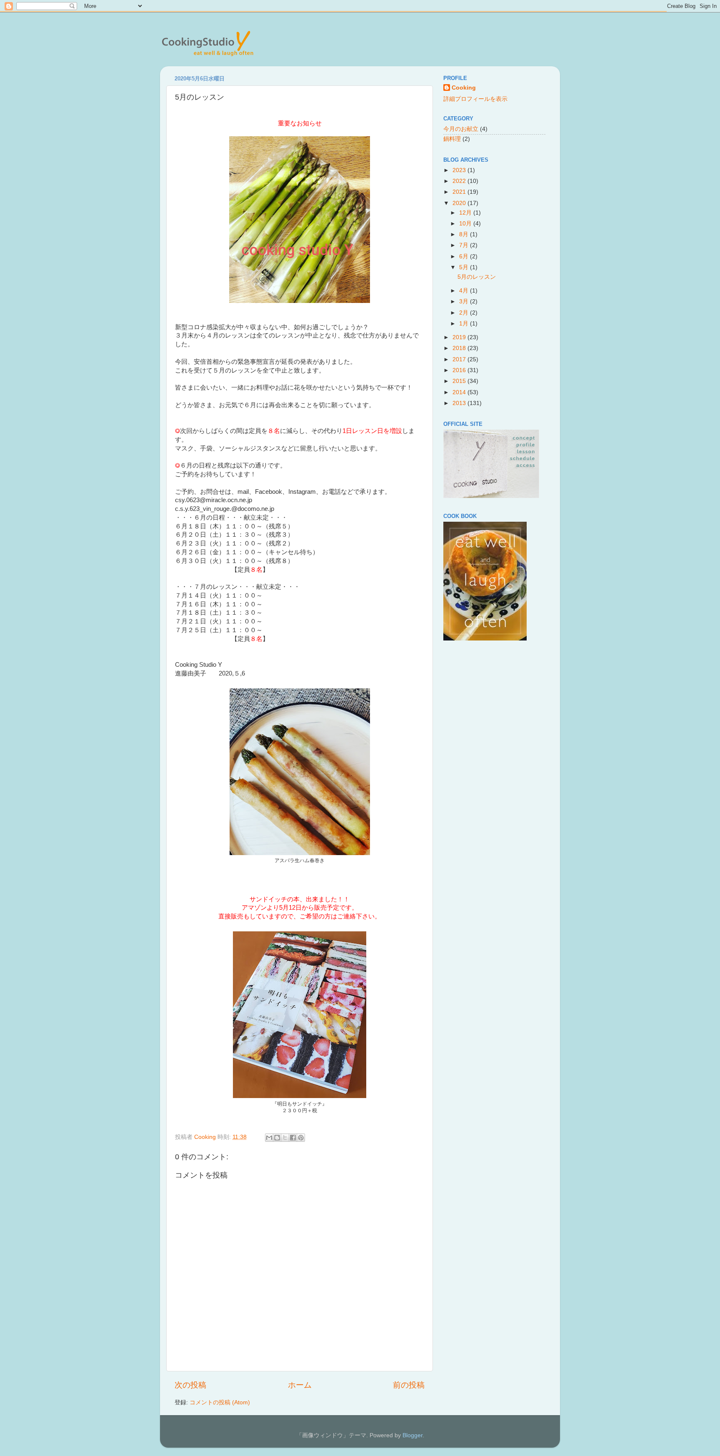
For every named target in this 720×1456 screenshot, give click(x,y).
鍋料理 (452, 139)
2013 (460, 403)
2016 (460, 370)
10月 (466, 223)
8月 (464, 234)
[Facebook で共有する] (293, 1137)
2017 (460, 359)
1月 (464, 323)
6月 (464, 256)
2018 (460, 348)
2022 (460, 181)
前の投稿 (409, 1385)
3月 (464, 301)
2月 (464, 313)
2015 (460, 381)
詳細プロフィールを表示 (475, 99)
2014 (460, 392)
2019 (460, 337)
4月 (464, 291)
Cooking (464, 88)
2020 (460, 203)
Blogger (412, 1435)
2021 (460, 192)
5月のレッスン (477, 277)
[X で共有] (285, 1137)
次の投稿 (190, 1385)
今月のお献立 (460, 129)
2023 (460, 170)
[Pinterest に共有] (301, 1137)
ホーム (300, 1385)
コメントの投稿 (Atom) (220, 1402)
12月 (466, 213)
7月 (464, 245)
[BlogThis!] (277, 1137)
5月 (464, 267)
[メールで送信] (269, 1137)
